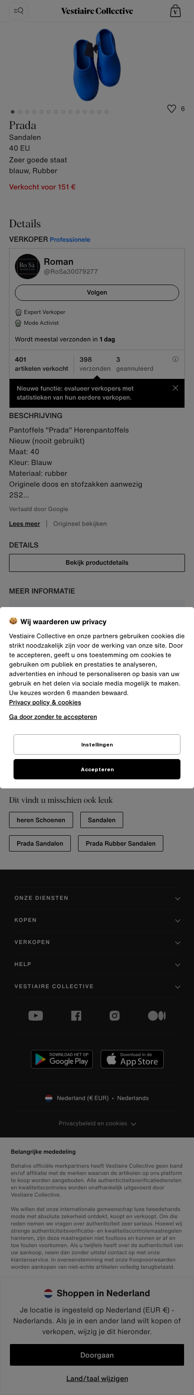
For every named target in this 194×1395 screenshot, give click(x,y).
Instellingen (97, 744)
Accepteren (97, 769)
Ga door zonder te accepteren (53, 716)
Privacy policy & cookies (45, 702)
